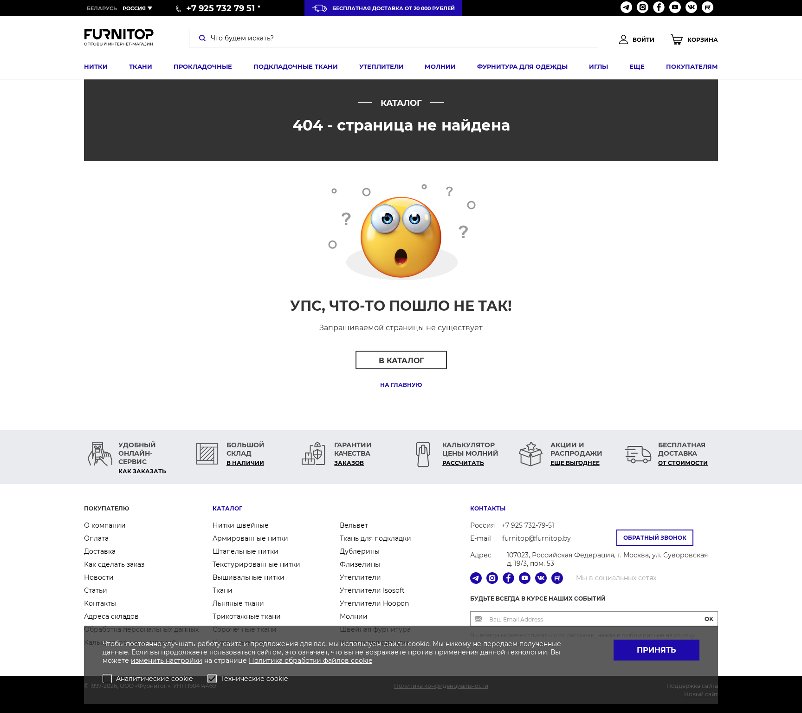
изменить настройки (166, 660)
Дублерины (360, 551)
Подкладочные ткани (295, 66)
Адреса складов (111, 616)
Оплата (96, 538)
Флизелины (360, 564)
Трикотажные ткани (247, 616)
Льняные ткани (238, 603)
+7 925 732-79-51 (528, 525)
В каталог (401, 360)
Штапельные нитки (245, 551)
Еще (637, 66)
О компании (105, 525)
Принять (656, 650)
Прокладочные (203, 66)
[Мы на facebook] (659, 8)
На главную (401, 384)
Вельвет (354, 525)
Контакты (100, 603)
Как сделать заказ (114, 564)
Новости (99, 577)
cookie (361, 660)
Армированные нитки (250, 538)
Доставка (100, 551)
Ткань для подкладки (375, 538)
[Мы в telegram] (626, 8)
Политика (267, 660)
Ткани (140, 66)
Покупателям (692, 66)
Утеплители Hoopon (374, 603)
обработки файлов (318, 660)
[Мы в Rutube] (707, 8)
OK (709, 618)
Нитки (96, 66)
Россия (134, 8)
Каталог (227, 508)
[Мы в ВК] (691, 8)
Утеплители (381, 66)
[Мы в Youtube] (675, 8)
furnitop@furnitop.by (536, 538)
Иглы (598, 66)
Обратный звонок (654, 537)
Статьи (95, 590)
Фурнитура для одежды (522, 66)
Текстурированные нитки (256, 564)
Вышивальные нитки (249, 577)
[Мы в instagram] (642, 8)
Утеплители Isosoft (372, 590)
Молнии (440, 66)
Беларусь (102, 8)
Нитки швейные (241, 525)
